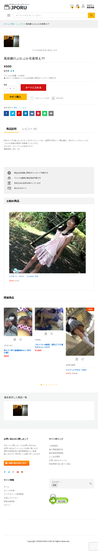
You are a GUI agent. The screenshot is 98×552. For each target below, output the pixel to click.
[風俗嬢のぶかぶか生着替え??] (6, 113)
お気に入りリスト (11, 498)
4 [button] (49, 384)
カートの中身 (9, 490)
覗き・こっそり (20, 108)
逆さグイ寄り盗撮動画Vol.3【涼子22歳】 (17, 351)
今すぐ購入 (15, 96)
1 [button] (41, 384)
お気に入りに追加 (42, 98)
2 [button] (44, 384)
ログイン (90, 5)
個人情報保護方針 (56, 449)
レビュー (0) (29, 129)
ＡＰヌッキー (8, 345)
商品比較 (59, 98)
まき (12, 71)
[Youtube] (18, 472)
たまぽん (38, 340)
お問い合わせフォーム (58, 460)
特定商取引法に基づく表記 (59, 464)
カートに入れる (33, 87)
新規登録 (90, 7)
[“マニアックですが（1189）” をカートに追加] (77, 359)
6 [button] (54, 384)
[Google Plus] (13, 472)
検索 (91, 15)
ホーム (6, 487)
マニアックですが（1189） (77, 370)
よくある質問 (54, 457)
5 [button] (51, 384)
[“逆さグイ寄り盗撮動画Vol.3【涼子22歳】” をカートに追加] (15, 339)
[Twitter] (9, 472)
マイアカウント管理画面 (13, 494)
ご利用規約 (53, 446)
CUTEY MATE (70, 365)
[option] (18, 334)
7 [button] (56, 384)
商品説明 (11, 129)
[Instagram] (22, 472)
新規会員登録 (9, 501)
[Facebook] (5, 472)
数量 (5, 85)
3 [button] (46, 384)
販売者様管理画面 (56, 453)
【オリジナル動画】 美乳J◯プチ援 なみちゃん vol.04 (49, 346)
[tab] (11, 130)
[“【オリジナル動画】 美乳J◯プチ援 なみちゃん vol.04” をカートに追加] (46, 334)
